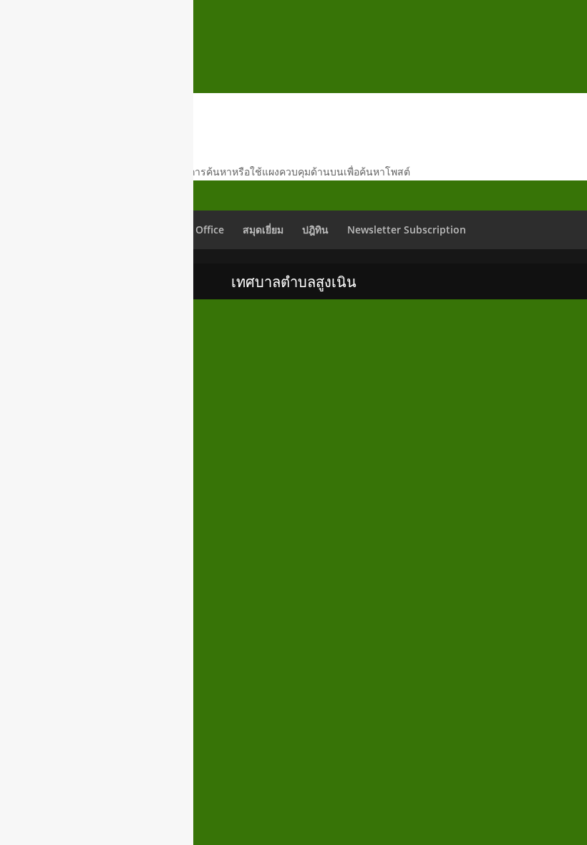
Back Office (197, 229)
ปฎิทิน (315, 229)
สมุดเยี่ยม (263, 229)
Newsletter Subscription (406, 229)
